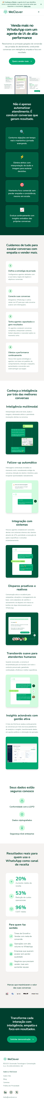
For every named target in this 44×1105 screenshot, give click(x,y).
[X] (17, 1092)
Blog (5, 1079)
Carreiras (6, 1082)
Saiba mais (27, 6)
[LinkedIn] (5, 1092)
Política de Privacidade (11, 1086)
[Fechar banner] (41, 4)
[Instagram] (11, 1092)
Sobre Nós (7, 1076)
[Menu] (39, 12)
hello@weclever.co (10, 1097)
